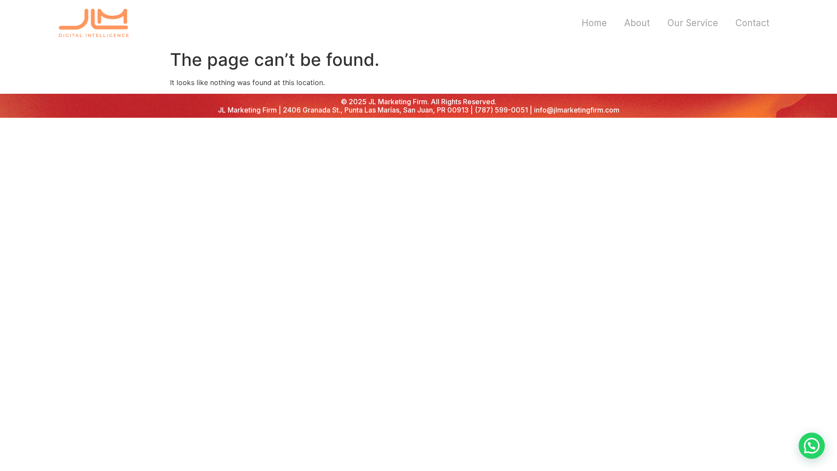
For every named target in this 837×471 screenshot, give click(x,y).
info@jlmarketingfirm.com (576, 110)
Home (594, 22)
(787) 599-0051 (501, 110)
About (637, 22)
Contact (752, 22)
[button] (812, 446)
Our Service (692, 22)
